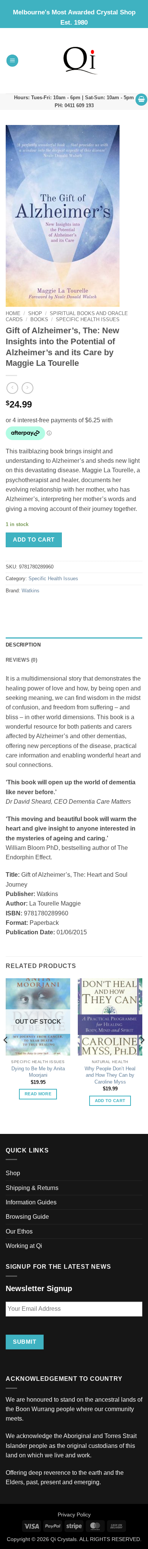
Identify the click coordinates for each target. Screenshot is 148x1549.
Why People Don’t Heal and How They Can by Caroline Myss (110, 1075)
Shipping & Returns (32, 1188)
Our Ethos (19, 1231)
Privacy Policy (74, 1515)
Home (13, 313)
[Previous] (6, 1055)
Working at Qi (24, 1246)
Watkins (30, 590)
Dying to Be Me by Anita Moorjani (38, 1072)
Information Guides (31, 1202)
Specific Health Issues (88, 319)
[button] (12, 61)
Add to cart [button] (110, 1100)
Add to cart (33, 539)
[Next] (141, 1055)
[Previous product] (27, 388)
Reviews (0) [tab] (21, 660)
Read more (38, 1093)
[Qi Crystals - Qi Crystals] (81, 61)
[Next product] (12, 388)
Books (39, 319)
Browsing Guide (27, 1216)
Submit (24, 1341)
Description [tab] (23, 645)
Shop (35, 313)
